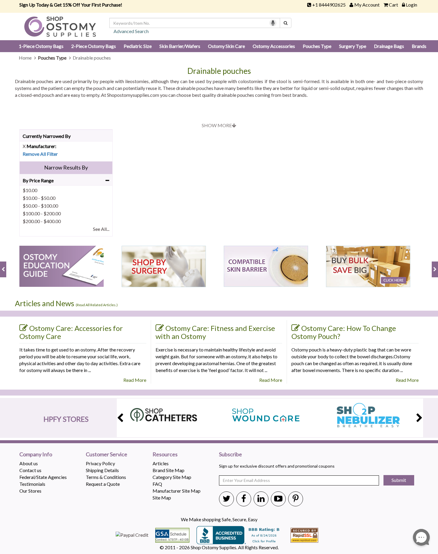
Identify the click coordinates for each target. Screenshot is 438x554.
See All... (101, 229)
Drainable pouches (219, 71)
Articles (161, 463)
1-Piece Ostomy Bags (41, 46)
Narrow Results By (66, 167)
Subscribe (230, 454)
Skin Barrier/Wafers (179, 46)
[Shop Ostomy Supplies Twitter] (226, 498)
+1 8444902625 (329, 4)
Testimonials (32, 484)
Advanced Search (131, 31)
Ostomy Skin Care (226, 46)
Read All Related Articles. (97, 305)
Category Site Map (172, 477)
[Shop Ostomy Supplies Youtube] (278, 498)
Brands (419, 46)
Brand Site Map (168, 470)
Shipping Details (102, 470)
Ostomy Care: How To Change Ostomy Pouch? (343, 332)
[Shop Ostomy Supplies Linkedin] (261, 498)
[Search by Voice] (273, 23)
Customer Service (106, 454)
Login (411, 4)
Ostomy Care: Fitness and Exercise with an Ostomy (215, 332)
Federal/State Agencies (43, 477)
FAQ (157, 484)
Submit (399, 480)
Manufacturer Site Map (177, 491)
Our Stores (30, 491)
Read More (134, 380)
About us (28, 463)
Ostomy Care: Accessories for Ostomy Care (71, 332)
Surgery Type (352, 46)
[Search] (285, 23)
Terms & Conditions (106, 477)
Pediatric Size (138, 46)
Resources (165, 454)
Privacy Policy (100, 463)
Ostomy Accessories (274, 46)
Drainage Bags (389, 46)
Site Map (162, 497)
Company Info (35, 454)
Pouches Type (317, 46)
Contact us (30, 470)
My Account (367, 4)
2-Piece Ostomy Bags (93, 46)
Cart (393, 4)
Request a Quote (103, 484)
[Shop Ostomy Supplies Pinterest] (295, 498)
